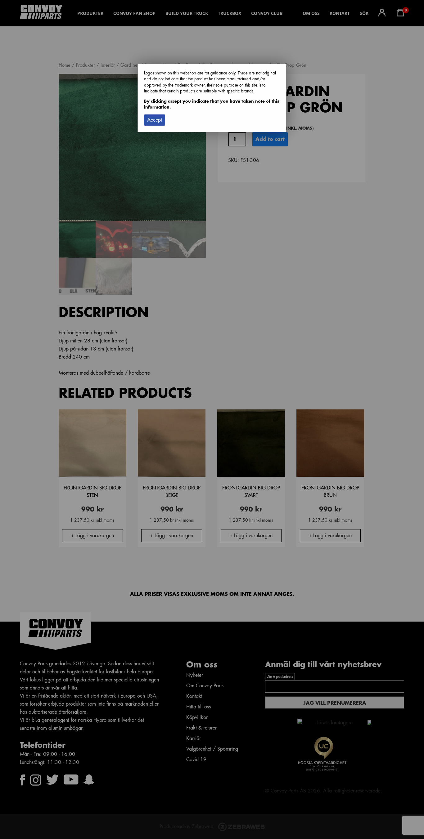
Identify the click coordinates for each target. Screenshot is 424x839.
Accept (154, 120)
